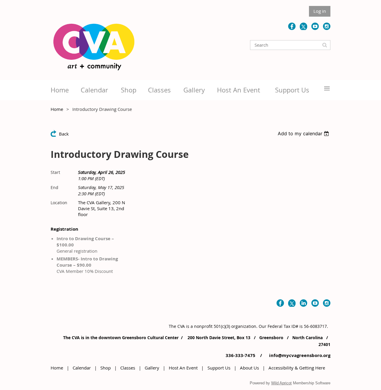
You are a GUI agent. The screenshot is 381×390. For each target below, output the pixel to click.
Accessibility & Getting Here (296, 368)
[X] (303, 26)
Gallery (152, 368)
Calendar (82, 368)
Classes (127, 368)
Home (57, 109)
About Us (249, 368)
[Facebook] (292, 26)
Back (64, 134)
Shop (105, 368)
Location (59, 202)
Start (55, 172)
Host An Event (183, 368)
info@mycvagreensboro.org (299, 355)
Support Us (218, 368)
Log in (319, 11)
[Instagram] (326, 26)
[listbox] (304, 133)
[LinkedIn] (303, 303)
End (54, 187)
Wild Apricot (281, 383)
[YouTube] (315, 26)
